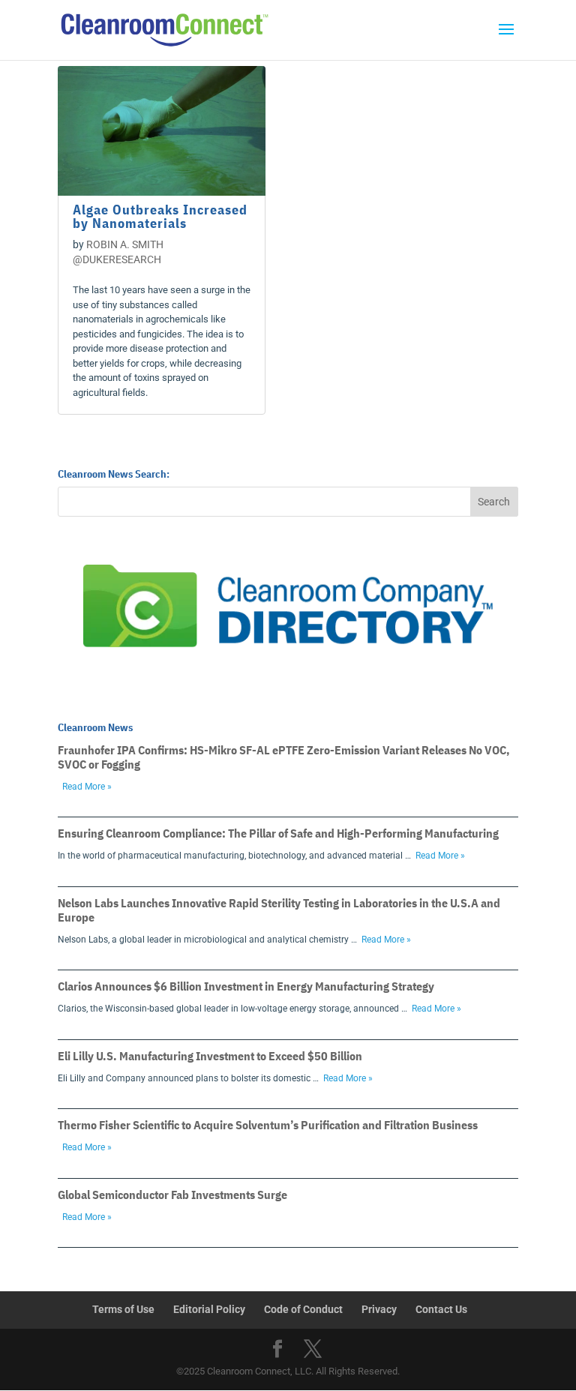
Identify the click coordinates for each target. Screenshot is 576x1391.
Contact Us (441, 1309)
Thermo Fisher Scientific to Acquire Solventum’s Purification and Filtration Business (268, 1124)
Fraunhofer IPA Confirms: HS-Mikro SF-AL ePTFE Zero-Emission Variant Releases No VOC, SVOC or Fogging (284, 757)
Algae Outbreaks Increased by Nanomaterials (160, 216)
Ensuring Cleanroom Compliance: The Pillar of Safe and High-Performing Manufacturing (278, 833)
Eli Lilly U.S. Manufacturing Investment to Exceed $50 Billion (210, 1055)
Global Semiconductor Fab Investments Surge (172, 1194)
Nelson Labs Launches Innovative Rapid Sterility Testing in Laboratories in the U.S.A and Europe (279, 910)
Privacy (379, 1309)
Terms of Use (123, 1309)
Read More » (87, 786)
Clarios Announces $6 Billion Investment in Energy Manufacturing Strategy (246, 986)
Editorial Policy (209, 1309)
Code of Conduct (303, 1309)
